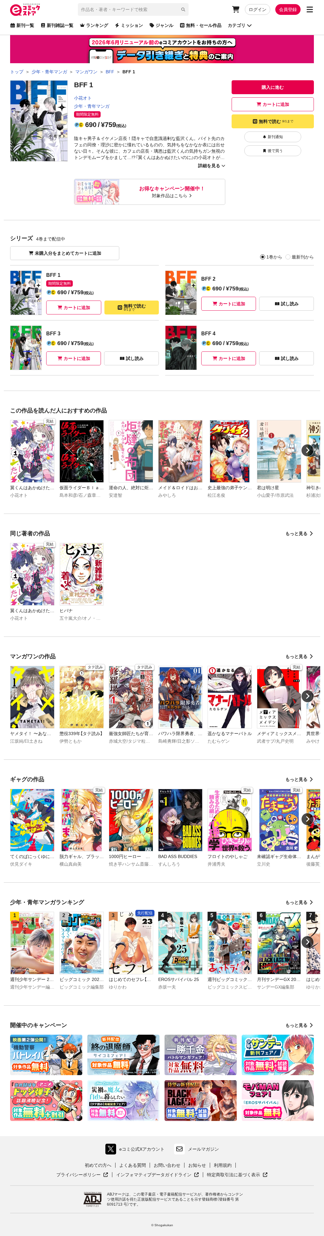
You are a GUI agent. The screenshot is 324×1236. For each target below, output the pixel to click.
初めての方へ (98, 1165)
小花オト (83, 97)
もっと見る (296, 533)
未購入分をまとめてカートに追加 (68, 253)
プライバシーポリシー (82, 1175)
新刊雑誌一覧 (60, 25)
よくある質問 (132, 1165)
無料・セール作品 (203, 25)
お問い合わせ (167, 1165)
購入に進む (273, 87)
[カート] (236, 9)
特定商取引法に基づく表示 (237, 1175)
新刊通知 (275, 137)
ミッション (132, 25)
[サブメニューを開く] (310, 9)
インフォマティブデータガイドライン (153, 1175)
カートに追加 (276, 104)
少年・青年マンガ (91, 106)
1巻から (274, 256)
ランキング (97, 25)
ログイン (257, 9)
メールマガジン (203, 1149)
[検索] (183, 9)
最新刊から (303, 256)
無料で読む (276, 121)
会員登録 (288, 9)
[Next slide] (307, 450)
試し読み (290, 303)
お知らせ (197, 1165)
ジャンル (164, 25)
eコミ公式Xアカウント (136, 1150)
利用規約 (223, 1165)
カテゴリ (237, 25)
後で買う (275, 151)
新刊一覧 (25, 25)
